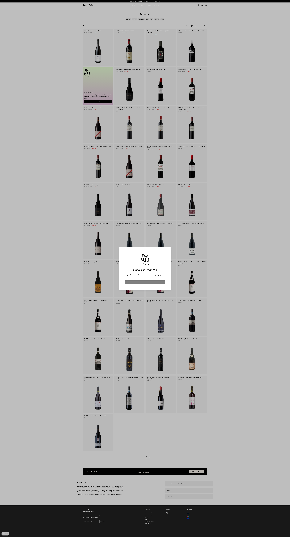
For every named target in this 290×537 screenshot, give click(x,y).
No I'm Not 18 (152, 275)
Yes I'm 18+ (161, 275)
